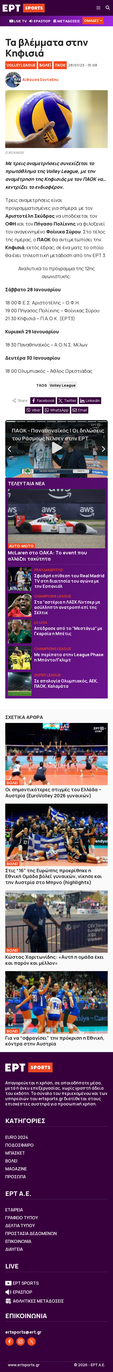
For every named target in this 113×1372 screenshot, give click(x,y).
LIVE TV (20, 21)
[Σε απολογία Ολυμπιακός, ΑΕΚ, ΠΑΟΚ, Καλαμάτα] (20, 684)
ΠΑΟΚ (60, 65)
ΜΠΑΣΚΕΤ (15, 1153)
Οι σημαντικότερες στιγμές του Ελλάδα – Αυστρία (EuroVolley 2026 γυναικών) (53, 792)
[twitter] (31, 1341)
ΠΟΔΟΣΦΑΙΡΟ (19, 1145)
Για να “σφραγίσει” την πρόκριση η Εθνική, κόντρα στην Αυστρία (54, 1041)
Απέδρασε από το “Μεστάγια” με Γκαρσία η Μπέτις (68, 630)
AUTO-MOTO (21, 545)
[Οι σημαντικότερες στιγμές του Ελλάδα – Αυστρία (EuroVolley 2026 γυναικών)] (56, 754)
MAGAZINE (16, 1169)
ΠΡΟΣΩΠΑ (15, 1177)
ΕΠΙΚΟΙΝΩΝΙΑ (18, 1241)
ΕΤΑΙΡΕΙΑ (14, 1210)
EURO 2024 (16, 1137)
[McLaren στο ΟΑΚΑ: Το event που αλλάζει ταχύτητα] (56, 518)
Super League (47, 674)
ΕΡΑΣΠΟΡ (42, 21)
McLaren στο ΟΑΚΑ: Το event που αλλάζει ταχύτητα (47, 555)
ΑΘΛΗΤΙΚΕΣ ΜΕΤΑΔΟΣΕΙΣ (38, 1301)
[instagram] (20, 1341)
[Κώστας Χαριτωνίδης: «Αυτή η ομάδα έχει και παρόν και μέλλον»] (56, 921)
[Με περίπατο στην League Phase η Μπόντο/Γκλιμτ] (20, 658)
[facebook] (9, 1341)
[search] (108, 8)
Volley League (21, 65)
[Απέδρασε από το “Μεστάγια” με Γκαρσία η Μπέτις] (20, 631)
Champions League (52, 596)
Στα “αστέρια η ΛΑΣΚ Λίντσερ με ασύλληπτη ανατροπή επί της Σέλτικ (67, 607)
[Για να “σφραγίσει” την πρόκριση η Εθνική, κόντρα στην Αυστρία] (56, 1002)
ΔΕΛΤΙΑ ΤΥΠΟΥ (20, 1225)
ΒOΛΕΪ (45, 65)
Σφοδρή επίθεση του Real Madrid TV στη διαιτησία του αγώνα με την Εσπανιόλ (69, 581)
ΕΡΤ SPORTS (26, 1283)
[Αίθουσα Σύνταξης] (13, 80)
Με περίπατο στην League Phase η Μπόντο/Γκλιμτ (69, 657)
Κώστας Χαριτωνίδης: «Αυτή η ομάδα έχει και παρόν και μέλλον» (54, 960)
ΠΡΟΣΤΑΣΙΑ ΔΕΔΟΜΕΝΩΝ (31, 1233)
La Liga (40, 622)
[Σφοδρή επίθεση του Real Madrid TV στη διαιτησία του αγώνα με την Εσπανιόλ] (20, 579)
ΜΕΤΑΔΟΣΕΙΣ (68, 21)
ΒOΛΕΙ (12, 782)
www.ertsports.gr (24, 1365)
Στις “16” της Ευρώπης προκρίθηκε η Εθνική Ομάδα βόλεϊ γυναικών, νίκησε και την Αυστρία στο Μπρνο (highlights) (53, 876)
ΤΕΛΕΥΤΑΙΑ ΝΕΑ (26, 483)
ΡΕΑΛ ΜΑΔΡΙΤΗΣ (48, 569)
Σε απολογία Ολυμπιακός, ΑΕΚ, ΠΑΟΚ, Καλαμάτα (66, 683)
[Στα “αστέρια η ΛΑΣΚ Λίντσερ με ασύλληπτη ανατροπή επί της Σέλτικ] (20, 605)
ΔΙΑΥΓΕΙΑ (14, 1249)
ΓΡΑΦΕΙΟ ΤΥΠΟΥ (21, 1218)
